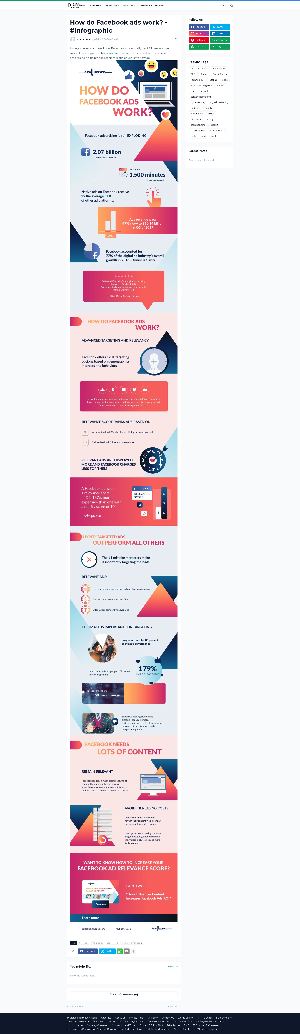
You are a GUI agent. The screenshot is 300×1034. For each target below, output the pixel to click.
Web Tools (112, 5)
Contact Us (168, 1017)
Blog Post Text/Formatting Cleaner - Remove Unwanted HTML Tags (104, 1029)
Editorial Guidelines (152, 5)
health (208, 108)
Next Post (173, 1006)
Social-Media (112, 943)
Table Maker (173, 1025)
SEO (193, 74)
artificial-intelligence (201, 85)
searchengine (198, 125)
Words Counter (186, 1017)
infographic (197, 113)
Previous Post (76, 1006)
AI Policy (153, 1017)
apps (225, 79)
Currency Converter (97, 1025)
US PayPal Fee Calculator (210, 1021)
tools (193, 136)
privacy (209, 119)
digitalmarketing (219, 102)
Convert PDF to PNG (151, 1025)
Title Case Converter (104, 1021)
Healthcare (219, 68)
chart (193, 91)
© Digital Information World (82, 1017)
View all (171, 966)
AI (192, 68)
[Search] (230, 5)
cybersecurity (198, 102)
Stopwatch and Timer (124, 1025)
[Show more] (133, 951)
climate (205, 91)
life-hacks (196, 119)
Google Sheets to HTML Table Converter (196, 1029)
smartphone (197, 130)
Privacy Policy (136, 1017)
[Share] (175, 39)
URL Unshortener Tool (158, 1029)
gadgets (195, 108)
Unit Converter (75, 1025)
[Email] (127, 951)
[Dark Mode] (225, 5)
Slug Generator (224, 1017)
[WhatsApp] (120, 951)
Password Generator (78, 1021)
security (214, 125)
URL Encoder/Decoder (131, 1021)
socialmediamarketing (132, 943)
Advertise (96, 5)
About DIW (129, 5)
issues (211, 113)
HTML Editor (205, 1017)
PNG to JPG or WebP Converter (201, 1025)
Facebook (83, 943)
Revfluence (116, 53)
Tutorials (212, 79)
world (214, 136)
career (220, 85)
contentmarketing (201, 96)
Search (204, 74)
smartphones (216, 130)
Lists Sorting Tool (183, 1021)
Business (203, 68)
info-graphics (97, 943)
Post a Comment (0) (124, 994)
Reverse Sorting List (159, 1021)
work (203, 136)
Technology (197, 79)
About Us (120, 1017)
